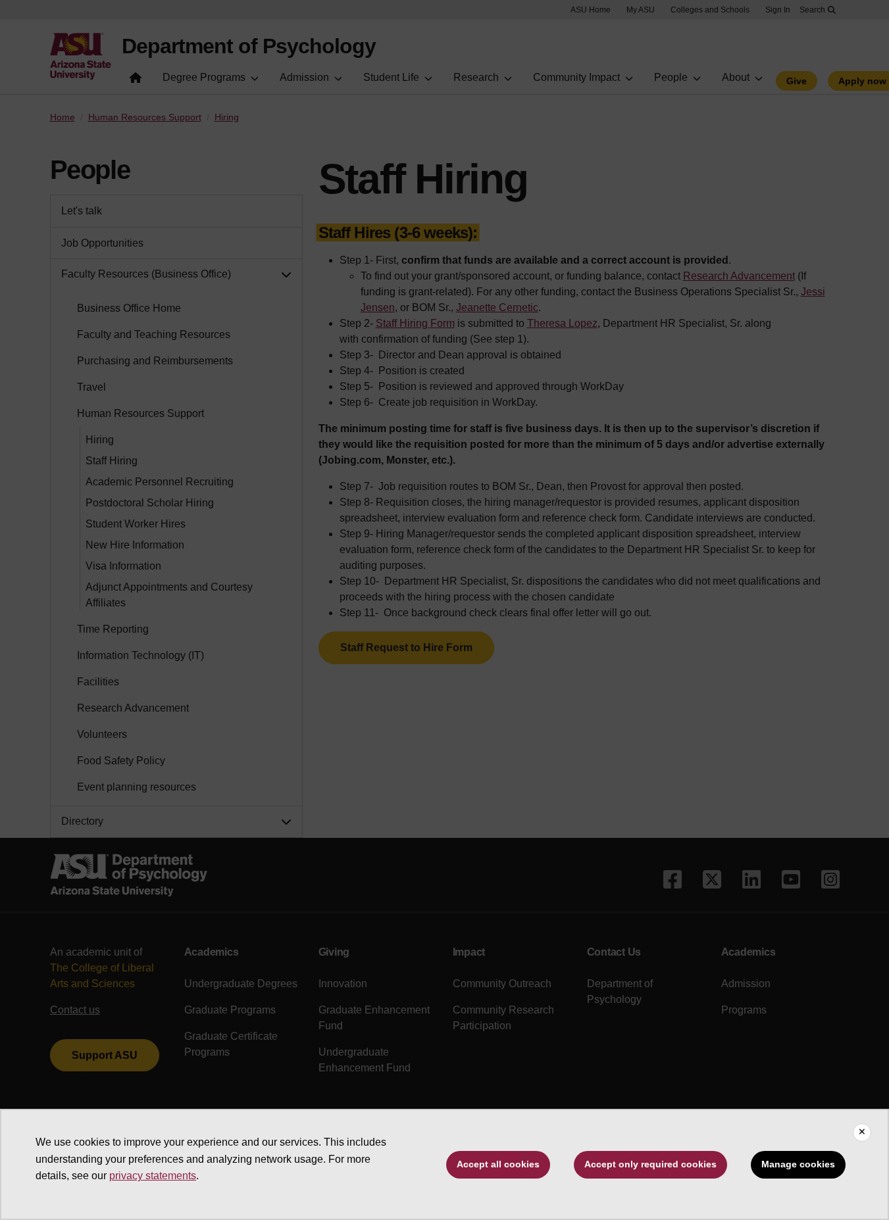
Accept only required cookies (650, 1164)
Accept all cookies (498, 1164)
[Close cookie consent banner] (862, 1132)
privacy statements (152, 1175)
